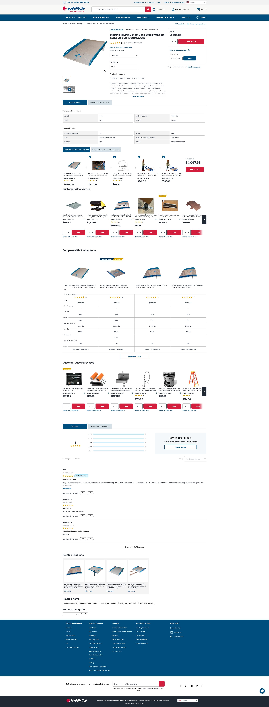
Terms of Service (158, 688)
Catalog (166, 2)
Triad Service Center (118, 643)
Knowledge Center (178, 2)
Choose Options (122, 206)
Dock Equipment (90, 23)
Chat (159, 2)
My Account (93, 632)
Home (65, 23)
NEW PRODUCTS (143, 17)
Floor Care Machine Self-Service (99, 670)
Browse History (139, 2)
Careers (68, 632)
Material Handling (76, 23)
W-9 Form (92, 659)
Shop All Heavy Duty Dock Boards (121, 47)
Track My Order (94, 639)
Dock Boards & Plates (106, 23)
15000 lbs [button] (114, 55)
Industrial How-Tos (142, 643)
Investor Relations (71, 639)
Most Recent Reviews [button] (193, 459)
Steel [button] (113, 67)
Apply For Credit (94, 647)
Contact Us (150, 2)
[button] (195, 2)
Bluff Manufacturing (116, 30)
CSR (67, 643)
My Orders (92, 635)
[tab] (75, 102)
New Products (140, 635)
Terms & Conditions (130, 703)
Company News (70, 635)
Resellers (115, 635)
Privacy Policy (147, 688)
